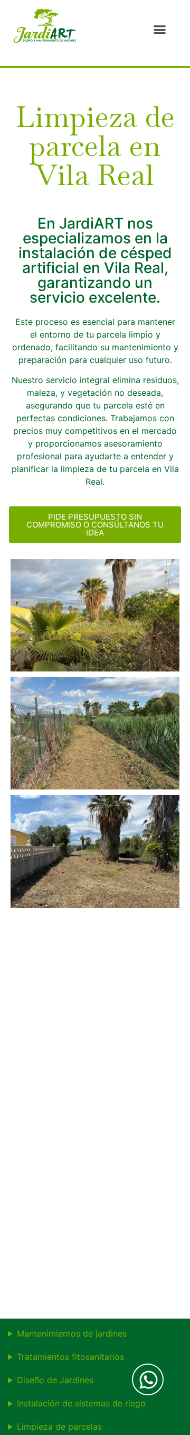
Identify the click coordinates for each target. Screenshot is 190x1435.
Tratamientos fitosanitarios (70, 1356)
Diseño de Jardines (55, 1380)
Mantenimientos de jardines (72, 1333)
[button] (159, 29)
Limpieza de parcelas (59, 1426)
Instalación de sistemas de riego (81, 1403)
